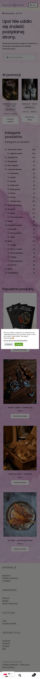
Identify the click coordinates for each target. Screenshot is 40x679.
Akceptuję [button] (19, 344)
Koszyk (31, 673)
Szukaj (20, 675)
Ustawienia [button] (8, 344)
